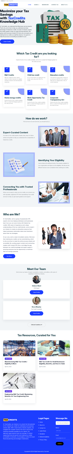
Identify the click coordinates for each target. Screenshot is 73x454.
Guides (36, 4)
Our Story (9, 256)
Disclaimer (42, 434)
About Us (42, 425)
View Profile (36, 292)
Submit (60, 443)
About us (64, 4)
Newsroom (45, 4)
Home (29, 4)
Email (57, 435)
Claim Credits (7, 41)
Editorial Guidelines (36, 324)
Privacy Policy (43, 439)
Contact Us (42, 428)
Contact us (54, 4)
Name (58, 427)
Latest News (43, 431)
